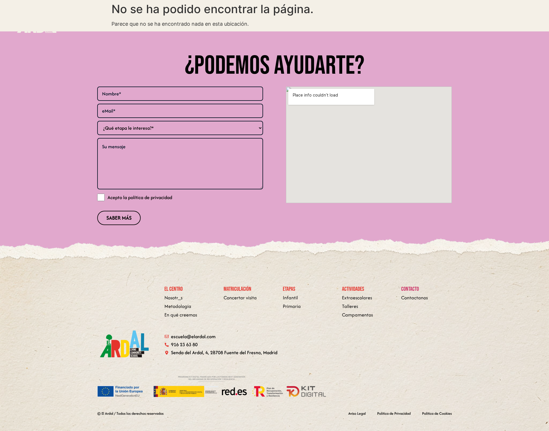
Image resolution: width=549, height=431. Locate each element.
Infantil (290, 297)
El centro (287, 21)
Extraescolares (357, 297)
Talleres (350, 306)
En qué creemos (334, 21)
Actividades (513, 21)
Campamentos (357, 314)
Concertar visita (240, 297)
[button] (382, 21)
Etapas (379, 21)
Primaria (292, 306)
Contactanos (414, 297)
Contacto (470, 21)
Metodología (426, 21)
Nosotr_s (173, 297)
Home (251, 21)
